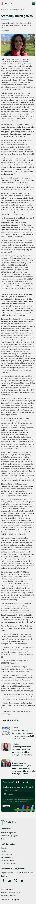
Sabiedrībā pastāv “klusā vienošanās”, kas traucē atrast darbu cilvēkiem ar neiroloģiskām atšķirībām (22, 751)
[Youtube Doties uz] (9, 880)
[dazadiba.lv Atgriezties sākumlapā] (6, 3)
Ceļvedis (4, 848)
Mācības (4, 851)
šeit (25, 644)
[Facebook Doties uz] (3, 880)
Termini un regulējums (8, 833)
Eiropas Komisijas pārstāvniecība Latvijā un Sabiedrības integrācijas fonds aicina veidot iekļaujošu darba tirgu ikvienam (23, 768)
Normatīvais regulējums (9, 836)
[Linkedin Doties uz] (21, 880)
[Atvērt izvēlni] (33, 3)
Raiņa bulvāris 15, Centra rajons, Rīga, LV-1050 (17, 873)
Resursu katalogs (7, 857)
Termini (3, 839)
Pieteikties (6, 806)
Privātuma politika (7, 889)
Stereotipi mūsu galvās (17, 10)
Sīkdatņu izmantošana (8, 895)
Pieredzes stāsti (6, 854)
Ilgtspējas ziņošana (8, 860)
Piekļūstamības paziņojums (10, 892)
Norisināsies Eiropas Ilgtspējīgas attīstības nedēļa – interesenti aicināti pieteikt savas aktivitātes (23, 734)
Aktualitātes (5, 10)
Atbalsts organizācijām (9, 863)
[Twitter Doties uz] (15, 880)
